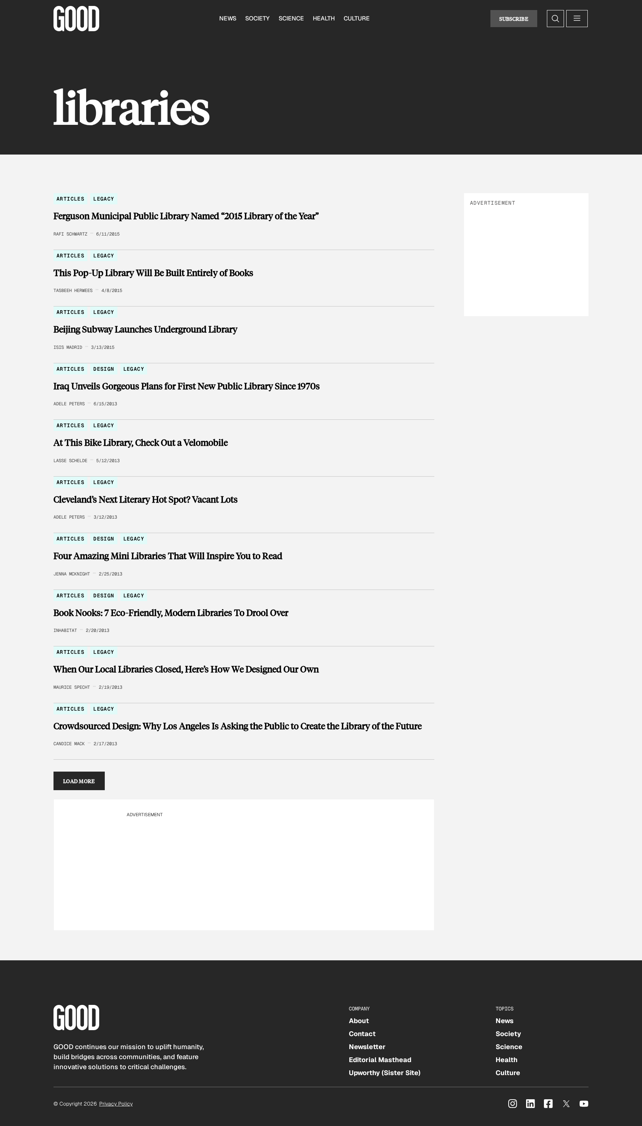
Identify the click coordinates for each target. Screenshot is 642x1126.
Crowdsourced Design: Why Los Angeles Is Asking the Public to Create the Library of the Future (238, 725)
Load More (79, 781)
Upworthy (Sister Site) (385, 1072)
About (359, 1020)
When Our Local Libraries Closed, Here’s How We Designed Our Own (186, 669)
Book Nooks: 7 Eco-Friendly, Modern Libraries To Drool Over (171, 612)
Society (257, 18)
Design (103, 369)
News (227, 18)
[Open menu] (577, 18)
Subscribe (513, 18)
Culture (357, 18)
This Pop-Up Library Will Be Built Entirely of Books (153, 272)
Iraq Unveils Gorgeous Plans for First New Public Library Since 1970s (187, 386)
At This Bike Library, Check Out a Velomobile (141, 442)
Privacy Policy (116, 1103)
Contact (362, 1033)
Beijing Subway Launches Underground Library (145, 329)
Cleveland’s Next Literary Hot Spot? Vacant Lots (146, 499)
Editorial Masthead (380, 1059)
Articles (70, 198)
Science (291, 18)
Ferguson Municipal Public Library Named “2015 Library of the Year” (186, 215)
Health (324, 18)
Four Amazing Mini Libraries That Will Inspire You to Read (168, 555)
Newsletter (367, 1046)
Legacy (103, 198)
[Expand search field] (555, 18)
